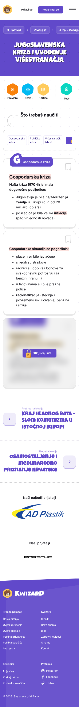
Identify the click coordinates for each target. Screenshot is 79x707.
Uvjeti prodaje (11, 630)
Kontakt (45, 648)
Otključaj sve (42, 353)
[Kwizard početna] (7, 9)
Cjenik (45, 619)
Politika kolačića (13, 642)
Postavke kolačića (14, 683)
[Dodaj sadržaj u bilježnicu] (68, 167)
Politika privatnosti (14, 636)
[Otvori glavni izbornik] (72, 9)
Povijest (40, 30)
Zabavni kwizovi (51, 636)
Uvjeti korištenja (12, 624)
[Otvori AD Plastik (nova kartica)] (38, 511)
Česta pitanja (11, 619)
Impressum (9, 648)
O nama (45, 642)
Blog (44, 630)
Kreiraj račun (11, 677)
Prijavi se (8, 671)
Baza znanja (48, 624)
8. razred (14, 30)
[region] (39, 140)
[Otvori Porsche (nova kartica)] (38, 557)
